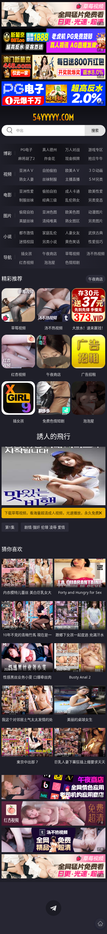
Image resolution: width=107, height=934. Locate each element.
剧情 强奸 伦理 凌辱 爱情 (44, 527)
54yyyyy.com (53, 117)
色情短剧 (72, 262)
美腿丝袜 (26, 220)
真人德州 (49, 149)
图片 (7, 216)
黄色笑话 (72, 241)
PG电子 (26, 149)
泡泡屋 (49, 262)
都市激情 (26, 232)
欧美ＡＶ (72, 170)
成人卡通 (72, 191)
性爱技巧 (95, 241)
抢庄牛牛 (95, 158)
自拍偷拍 (49, 170)
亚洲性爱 (26, 191)
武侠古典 (95, 232)
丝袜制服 (49, 179)
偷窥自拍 (26, 211)
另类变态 (95, 200)
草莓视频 (72, 253)
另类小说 (49, 241)
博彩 (7, 153)
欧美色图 (72, 211)
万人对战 (72, 149)
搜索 (95, 130)
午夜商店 (49, 253)
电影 (7, 195)
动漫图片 (95, 211)
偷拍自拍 (49, 191)
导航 (7, 257)
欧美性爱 (95, 191)
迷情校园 (26, 241)
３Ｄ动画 (95, 170)
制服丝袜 (26, 200)
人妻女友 (72, 232)
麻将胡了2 (26, 158)
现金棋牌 (72, 158)
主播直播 (72, 179)
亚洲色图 (49, 211)
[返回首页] (100, 923)
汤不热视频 (95, 253)
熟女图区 (72, 220)
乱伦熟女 (72, 200)
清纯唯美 (49, 220)
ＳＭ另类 (95, 179)
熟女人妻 (26, 179)
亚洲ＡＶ (26, 170)
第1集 (10, 527)
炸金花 (49, 158)
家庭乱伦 (49, 232)
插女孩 (26, 253)
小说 (7, 236)
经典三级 (49, 200)
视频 (7, 174)
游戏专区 (95, 149)
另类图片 (95, 220)
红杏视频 (26, 262)
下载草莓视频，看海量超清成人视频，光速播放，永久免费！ (53, 512)
